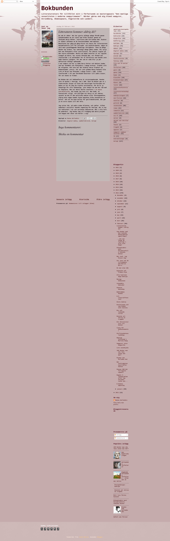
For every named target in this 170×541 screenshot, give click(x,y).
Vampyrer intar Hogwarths (122, 344)
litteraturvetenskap (121, 91)
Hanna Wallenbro (73, 118)
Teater (116, 124)
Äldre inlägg (103, 200)
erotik (116, 56)
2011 (118, 392)
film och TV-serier (121, 63)
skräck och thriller (121, 120)
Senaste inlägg (64, 200)
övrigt (94, 121)
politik (116, 103)
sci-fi (116, 115)
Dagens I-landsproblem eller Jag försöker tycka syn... (122, 378)
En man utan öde (122, 268)
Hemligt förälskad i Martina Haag (122, 339)
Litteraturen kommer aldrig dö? (122, 227)
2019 (118, 173)
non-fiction (118, 98)
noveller (117, 100)
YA (114, 136)
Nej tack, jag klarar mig (122, 257)
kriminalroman (119, 80)
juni (119, 212)
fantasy (116, 61)
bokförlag (117, 41)
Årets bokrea (121, 302)
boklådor (117, 43)
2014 (118, 187)
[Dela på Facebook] (93, 118)
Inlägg (118, 435)
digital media (72, 121)
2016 (118, 182)
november (120, 198)
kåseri (116, 82)
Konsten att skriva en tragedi (121, 318)
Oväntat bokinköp (120, 288)
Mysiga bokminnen (121, 280)
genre (115, 70)
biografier (117, 38)
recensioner (118, 105)
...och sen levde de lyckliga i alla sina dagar (121, 242)
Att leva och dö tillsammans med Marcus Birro (122, 263)
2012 (118, 193)
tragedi (116, 127)
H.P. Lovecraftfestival (122, 298)
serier (116, 118)
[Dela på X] (91, 118)
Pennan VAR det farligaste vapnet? (122, 371)
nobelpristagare (119, 95)
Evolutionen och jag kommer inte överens (122, 306)
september (121, 204)
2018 (118, 176)
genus (115, 72)
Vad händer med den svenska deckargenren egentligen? (122, 234)
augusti (120, 206)
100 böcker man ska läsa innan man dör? (122, 353)
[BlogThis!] (90, 118)
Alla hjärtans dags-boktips (122, 275)
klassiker (117, 77)
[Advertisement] (83, 190)
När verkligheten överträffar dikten (122, 364)
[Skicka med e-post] (88, 118)
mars (119, 221)
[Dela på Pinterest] (95, 118)
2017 (118, 179)
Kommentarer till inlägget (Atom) (81, 203)
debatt (116, 48)
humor (115, 75)
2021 (118, 167)
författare (117, 67)
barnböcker (117, 33)
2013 (118, 190)
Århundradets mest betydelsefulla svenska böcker (122, 251)
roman (115, 108)
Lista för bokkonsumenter (122, 329)
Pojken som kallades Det (122, 358)
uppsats (116, 129)
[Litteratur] (46, 63)
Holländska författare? (125, 465)
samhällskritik (84, 121)
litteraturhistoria (121, 87)
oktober (120, 201)
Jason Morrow (84, 537)
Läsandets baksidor (120, 284)
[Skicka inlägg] (83, 118)
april (119, 218)
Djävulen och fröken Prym (122, 271)
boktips (116, 46)
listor (116, 85)
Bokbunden (57, 8)
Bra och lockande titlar (120, 312)
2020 (118, 170)
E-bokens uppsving (120, 384)
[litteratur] (45, 58)
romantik (117, 110)
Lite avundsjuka (122, 348)
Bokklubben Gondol (121, 292)
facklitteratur (119, 58)
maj (118, 215)
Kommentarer (120, 438)
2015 (118, 184)
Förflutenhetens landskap (122, 334)
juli (119, 209)
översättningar (119, 138)
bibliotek (117, 36)
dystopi (116, 53)
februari (120, 223)
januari (120, 389)
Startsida (84, 200)
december (120, 195)
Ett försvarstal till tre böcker (122, 323)
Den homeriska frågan (125, 454)
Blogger (100, 537)
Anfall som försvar (121, 517)
